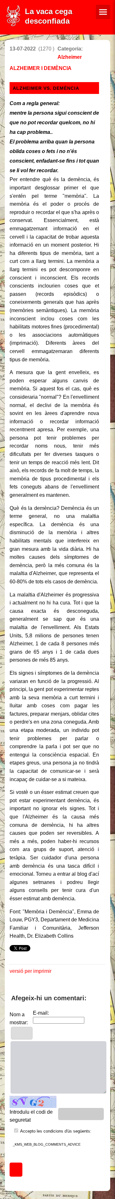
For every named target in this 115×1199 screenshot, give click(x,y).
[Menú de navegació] (103, 12)
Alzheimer (69, 57)
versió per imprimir (30, 971)
